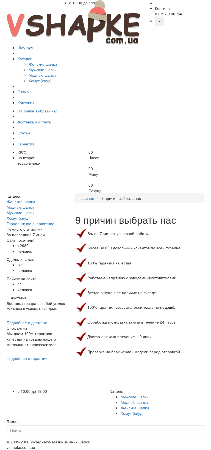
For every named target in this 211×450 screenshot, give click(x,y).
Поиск (12, 421)
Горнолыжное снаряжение (30, 223)
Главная (86, 198)
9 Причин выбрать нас (38, 111)
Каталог (25, 58)
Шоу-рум (26, 47)
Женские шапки (21, 201)
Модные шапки (20, 207)
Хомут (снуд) (18, 218)
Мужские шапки (21, 212)
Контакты (26, 102)
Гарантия (26, 144)
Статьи (24, 133)
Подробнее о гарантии (27, 358)
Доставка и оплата (34, 122)
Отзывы (24, 91)
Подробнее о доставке (27, 322)
